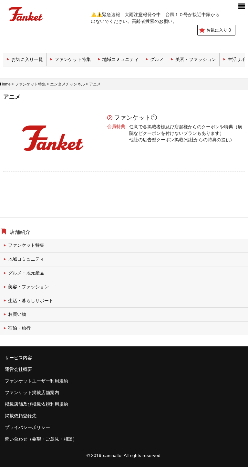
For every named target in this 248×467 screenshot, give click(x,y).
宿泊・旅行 (19, 328)
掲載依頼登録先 (20, 415)
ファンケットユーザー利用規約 (36, 380)
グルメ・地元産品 (26, 272)
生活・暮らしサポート (30, 300)
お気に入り (218, 30)
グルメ (157, 59)
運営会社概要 (18, 369)
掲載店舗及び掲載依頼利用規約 (36, 404)
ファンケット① (135, 117)
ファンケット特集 (73, 59)
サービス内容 (18, 357)
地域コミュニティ (120, 59)
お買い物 (17, 314)
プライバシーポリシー (27, 427)
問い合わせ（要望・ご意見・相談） (41, 439)
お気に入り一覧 (27, 59)
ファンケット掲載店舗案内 (32, 392)
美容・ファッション (195, 59)
